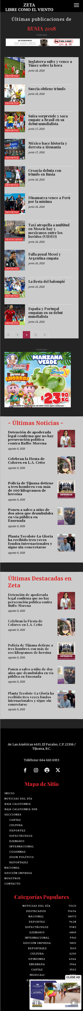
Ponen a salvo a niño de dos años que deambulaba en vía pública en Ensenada (30, 515)
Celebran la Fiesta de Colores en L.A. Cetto (26, 461)
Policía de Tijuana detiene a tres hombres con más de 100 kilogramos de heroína (30, 489)
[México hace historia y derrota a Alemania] (14, 149)
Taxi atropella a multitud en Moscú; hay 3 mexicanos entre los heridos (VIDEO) (48, 231)
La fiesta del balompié (46, 281)
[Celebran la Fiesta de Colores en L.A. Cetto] (66, 465)
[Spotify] (47, 770)
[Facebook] (25, 770)
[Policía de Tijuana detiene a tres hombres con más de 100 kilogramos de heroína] (66, 489)
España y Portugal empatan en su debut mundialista (45, 312)
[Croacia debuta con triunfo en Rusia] (14, 176)
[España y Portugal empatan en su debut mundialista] (14, 314)
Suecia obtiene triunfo (47, 88)
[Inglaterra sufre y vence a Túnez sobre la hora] (14, 67)
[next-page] (44, 334)
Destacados (13, 239)
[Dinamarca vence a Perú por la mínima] (14, 203)
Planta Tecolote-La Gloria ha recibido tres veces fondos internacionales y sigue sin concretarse (30, 542)
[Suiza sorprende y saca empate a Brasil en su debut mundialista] (14, 122)
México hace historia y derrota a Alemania (47, 145)
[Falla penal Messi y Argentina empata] (14, 260)
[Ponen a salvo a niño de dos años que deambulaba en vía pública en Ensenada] (66, 516)
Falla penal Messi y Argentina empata (44, 256)
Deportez (12, 76)
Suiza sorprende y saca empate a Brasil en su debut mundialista (48, 120)
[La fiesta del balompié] (14, 287)
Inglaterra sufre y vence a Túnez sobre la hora (50, 63)
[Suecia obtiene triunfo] (14, 94)
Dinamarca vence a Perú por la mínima (49, 199)
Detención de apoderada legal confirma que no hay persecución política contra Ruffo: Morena (31, 438)
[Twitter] (58, 770)
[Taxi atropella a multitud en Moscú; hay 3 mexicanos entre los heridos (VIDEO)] (14, 231)
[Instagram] (36, 770)
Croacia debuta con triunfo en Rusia (44, 172)
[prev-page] (8, 334)
